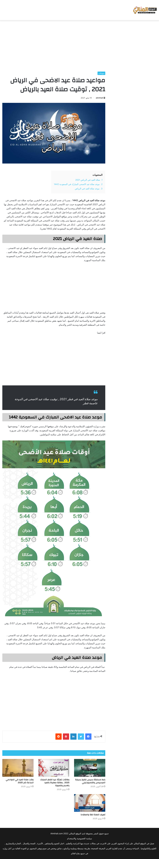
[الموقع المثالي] (145, 10)
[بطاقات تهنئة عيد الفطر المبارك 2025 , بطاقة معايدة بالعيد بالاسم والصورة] (53, 768)
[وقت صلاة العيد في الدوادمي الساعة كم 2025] (18, 768)
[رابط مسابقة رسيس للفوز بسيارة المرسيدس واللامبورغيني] (89, 768)
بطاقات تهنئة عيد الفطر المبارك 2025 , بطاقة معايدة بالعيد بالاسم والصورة (54, 783)
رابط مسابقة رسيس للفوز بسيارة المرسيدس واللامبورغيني (90, 781)
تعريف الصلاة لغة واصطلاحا (93, 815)
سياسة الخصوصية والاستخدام (79, 838)
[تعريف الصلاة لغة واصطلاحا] (89, 803)
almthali (99, 98)
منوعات (101, 73)
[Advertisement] (79, 45)
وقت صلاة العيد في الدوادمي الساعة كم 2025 (20, 781)
